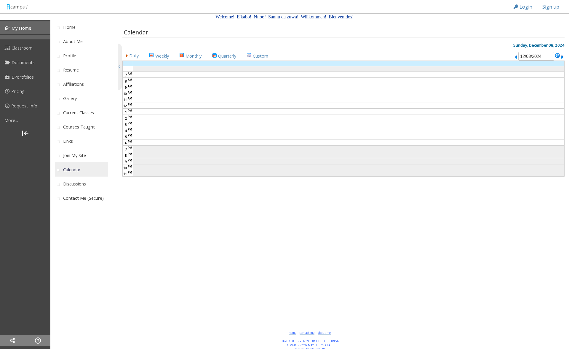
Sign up (550, 7)
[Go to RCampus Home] (17, 6)
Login (525, 7)
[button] (132, 55)
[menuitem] (25, 27)
